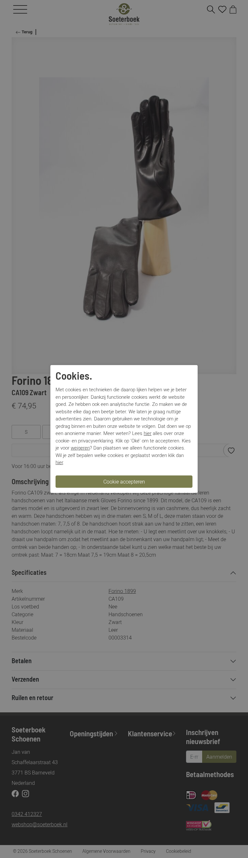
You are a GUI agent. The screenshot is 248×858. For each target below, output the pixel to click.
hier (147, 433)
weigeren (80, 447)
